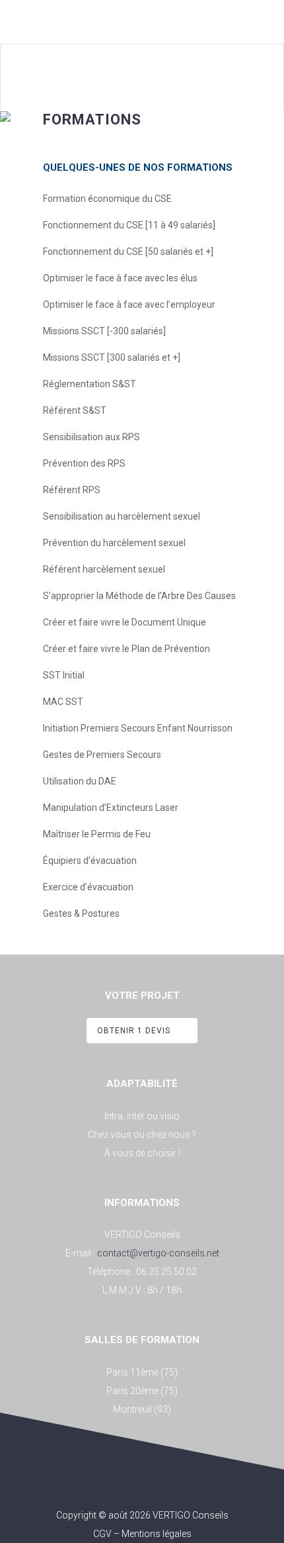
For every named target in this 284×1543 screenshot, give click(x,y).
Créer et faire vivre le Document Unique (124, 622)
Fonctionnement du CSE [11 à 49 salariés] (129, 225)
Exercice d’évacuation (88, 887)
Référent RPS (71, 490)
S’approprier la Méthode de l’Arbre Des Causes (139, 595)
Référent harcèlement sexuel (104, 569)
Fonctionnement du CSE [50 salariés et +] (128, 251)
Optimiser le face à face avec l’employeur (129, 304)
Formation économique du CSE (107, 198)
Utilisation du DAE (79, 781)
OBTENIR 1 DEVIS (133, 1030)
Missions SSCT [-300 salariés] (104, 331)
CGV (102, 1533)
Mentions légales (157, 1533)
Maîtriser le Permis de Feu (97, 834)
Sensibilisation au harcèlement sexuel (121, 516)
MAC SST (63, 701)
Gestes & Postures (81, 913)
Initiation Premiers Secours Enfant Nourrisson (137, 728)
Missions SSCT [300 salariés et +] (111, 357)
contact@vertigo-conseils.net (158, 1253)
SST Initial (64, 675)
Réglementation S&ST (89, 384)
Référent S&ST (74, 410)
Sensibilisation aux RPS (91, 437)
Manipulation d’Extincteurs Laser (110, 807)
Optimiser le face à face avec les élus (120, 278)
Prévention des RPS (84, 463)
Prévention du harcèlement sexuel (114, 543)
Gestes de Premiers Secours (102, 754)
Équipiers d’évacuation (90, 860)
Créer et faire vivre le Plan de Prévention (126, 648)
